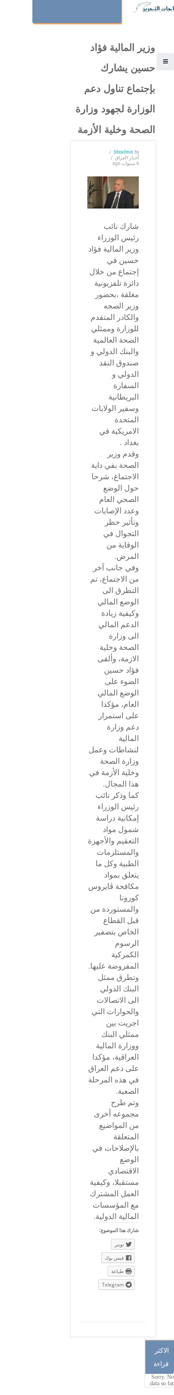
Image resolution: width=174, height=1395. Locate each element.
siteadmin (123, 152)
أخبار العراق (127, 158)
